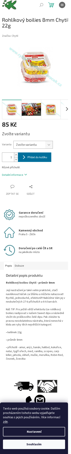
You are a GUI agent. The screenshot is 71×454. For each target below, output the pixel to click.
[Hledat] (41, 5)
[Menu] (62, 5)
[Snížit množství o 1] (16, 159)
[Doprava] (24, 386)
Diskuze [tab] (19, 266)
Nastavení (34, 432)
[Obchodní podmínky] (47, 386)
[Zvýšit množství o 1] (16, 155)
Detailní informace (12, 175)
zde (5, 421)
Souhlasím (34, 444)
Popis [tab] (8, 266)
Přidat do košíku (37, 157)
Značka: (10, 36)
